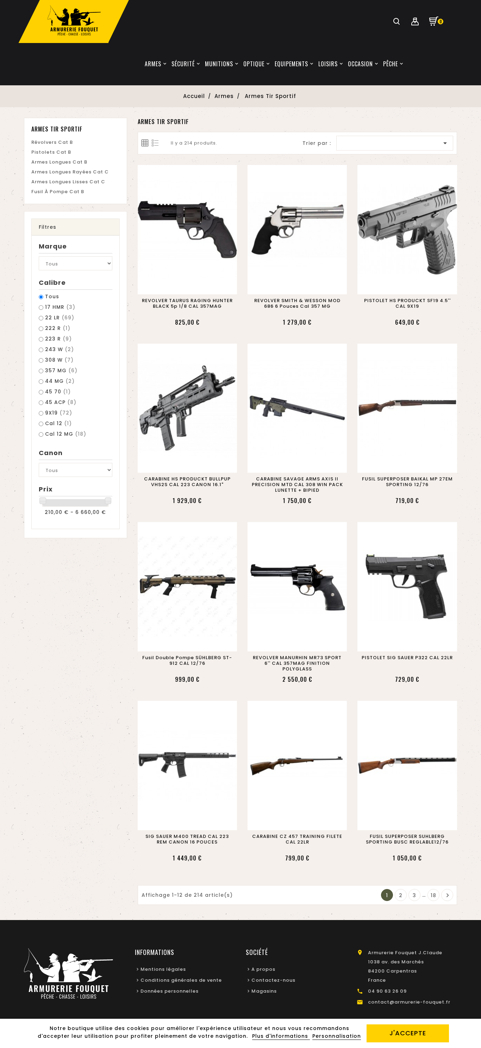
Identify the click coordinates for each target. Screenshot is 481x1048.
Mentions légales (163, 969)
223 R (58, 338)
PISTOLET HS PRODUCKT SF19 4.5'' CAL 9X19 (407, 303)
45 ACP (60, 402)
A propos (263, 969)
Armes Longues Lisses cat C (68, 181)
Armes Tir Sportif (56, 129)
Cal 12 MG (65, 433)
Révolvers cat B (52, 142)
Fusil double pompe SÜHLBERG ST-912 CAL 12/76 (187, 660)
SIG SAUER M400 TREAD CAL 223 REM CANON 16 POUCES (187, 839)
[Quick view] (195, 287)
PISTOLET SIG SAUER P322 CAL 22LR (407, 658)
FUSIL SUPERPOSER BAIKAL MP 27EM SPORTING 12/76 (407, 482)
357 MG (61, 370)
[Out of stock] (178, 287)
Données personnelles (169, 991)
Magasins (264, 991)
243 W (59, 349)
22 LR (59, 317)
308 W (59, 359)
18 (433, 895)
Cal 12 (58, 423)
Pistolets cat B (51, 152)
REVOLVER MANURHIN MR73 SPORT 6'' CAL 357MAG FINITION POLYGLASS (297, 663)
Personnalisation (336, 1036)
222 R (57, 328)
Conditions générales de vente (181, 980)
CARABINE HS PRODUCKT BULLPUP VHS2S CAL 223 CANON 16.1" (187, 482)
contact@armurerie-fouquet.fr (409, 1002)
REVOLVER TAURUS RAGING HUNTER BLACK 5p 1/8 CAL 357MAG (187, 303)
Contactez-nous (273, 980)
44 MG (60, 381)
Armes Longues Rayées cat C (70, 171)
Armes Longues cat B (59, 162)
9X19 (58, 412)
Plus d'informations (281, 1036)
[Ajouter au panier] (289, 287)
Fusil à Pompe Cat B (57, 191)
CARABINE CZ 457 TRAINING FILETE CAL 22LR (297, 839)
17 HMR (60, 307)
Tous (52, 296)
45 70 (58, 391)
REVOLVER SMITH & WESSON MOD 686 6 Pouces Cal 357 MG (297, 303)
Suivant (448, 895)
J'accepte (407, 1033)
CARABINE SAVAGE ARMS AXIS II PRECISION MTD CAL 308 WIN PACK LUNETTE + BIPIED (297, 484)
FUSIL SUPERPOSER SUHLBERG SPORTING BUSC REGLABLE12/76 (407, 839)
